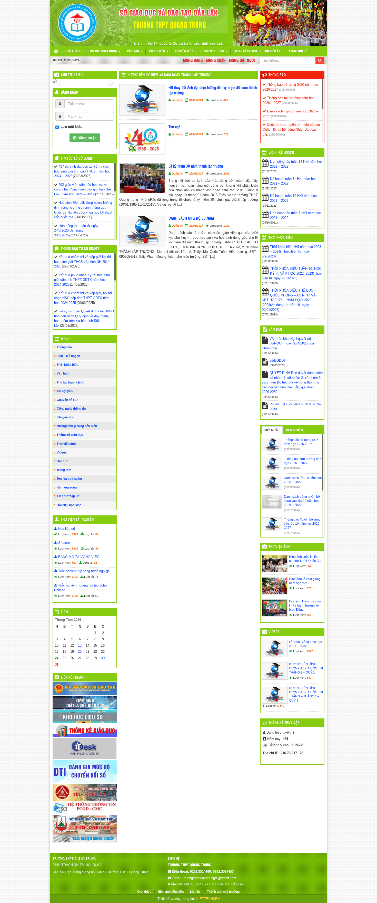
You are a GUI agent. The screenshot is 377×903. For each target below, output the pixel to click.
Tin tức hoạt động (104, 51)
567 (309, 566)
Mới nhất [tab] (272, 430)
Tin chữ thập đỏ (68, 496)
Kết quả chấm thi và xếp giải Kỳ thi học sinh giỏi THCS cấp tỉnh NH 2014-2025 (82, 261)
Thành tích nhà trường (223, 892)
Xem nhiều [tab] (294, 430)
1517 (310, 651)
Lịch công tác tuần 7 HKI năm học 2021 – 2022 (295, 215)
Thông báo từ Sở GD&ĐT (80, 249)
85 (96, 534)
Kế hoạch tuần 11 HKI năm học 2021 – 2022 (293, 181)
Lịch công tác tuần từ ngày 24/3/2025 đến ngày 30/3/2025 (76, 230)
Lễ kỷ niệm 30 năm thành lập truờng (195, 166)
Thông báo (64, 347)
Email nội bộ (298, 51)
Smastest (65, 543)
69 (96, 595)
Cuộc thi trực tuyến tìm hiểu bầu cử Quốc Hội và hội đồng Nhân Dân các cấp (291, 129)
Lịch (64, 612)
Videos (62, 452)
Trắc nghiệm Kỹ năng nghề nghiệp (83, 571)
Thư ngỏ (174, 127)
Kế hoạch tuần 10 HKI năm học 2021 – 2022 (293, 198)
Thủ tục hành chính (70, 382)
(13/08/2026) (279, 116)
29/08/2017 (196, 173)
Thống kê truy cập (284, 723)
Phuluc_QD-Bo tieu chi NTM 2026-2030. (295, 406)
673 (309, 588)
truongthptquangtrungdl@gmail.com (210, 878)
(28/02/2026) (277, 134)
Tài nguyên (157, 51)
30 (103, 658)
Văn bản (133, 51)
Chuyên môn (184, 51)
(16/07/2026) (292, 510)
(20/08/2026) (290, 102)
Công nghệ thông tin (71, 408)
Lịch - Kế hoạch (281, 153)
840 (282, 705)
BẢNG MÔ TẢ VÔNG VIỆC (78, 557)
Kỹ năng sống (67, 487)
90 (96, 548)
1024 (75, 548)
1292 (226, 225)
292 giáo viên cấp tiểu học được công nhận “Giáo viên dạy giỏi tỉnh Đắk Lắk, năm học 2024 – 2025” (83, 189)
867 (74, 562)
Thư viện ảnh (273, 51)
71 (96, 576)
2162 (226, 173)
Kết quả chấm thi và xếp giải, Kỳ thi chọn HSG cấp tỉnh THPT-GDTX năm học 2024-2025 (83, 297)
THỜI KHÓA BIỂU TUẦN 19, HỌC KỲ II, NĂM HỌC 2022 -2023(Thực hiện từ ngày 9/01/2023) (292, 273)
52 (95, 562)
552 (309, 614)
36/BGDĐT (278, 360)
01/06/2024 (196, 100)
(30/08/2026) (287, 89)
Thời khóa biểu (67, 365)
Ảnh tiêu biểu (72, 75)
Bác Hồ (62, 461)
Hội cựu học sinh (69, 505)
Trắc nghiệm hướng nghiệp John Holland (80, 587)
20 (80, 652)
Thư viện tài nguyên (77, 520)
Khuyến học (65, 417)
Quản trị (177, 100)
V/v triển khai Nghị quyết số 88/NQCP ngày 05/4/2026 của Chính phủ (288, 343)
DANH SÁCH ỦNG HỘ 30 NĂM (191, 218)
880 (309, 677)
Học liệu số (66, 529)
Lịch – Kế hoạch (245, 51)
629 (225, 100)
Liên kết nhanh (73, 677)
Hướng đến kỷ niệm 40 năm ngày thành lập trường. (169, 75)
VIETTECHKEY (208, 899)
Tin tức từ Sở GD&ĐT (77, 158)
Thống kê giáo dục (70, 435)
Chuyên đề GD (214, 51)
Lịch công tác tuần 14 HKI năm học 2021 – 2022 (296, 164)
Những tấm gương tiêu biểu (77, 426)
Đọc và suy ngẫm (69, 479)
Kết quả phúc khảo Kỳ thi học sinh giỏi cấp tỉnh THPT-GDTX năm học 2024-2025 (82, 279)
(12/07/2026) (292, 532)
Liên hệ (195, 892)
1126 (75, 595)
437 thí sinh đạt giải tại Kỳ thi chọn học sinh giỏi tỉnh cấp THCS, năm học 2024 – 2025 (82, 171)
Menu (65, 339)
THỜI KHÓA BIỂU (281, 238)
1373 (75, 534)
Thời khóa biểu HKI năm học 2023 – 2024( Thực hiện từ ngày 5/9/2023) (291, 251)
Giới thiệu (73, 51)
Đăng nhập (69, 92)
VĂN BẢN (275, 330)
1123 (75, 576)
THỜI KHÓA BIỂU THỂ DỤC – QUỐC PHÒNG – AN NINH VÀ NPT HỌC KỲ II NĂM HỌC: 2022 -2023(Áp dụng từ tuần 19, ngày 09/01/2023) (289, 300)
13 (80, 645)
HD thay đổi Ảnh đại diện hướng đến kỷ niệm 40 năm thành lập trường (212, 90)
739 (225, 134)
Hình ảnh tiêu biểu (171, 892)
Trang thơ (64, 470)
